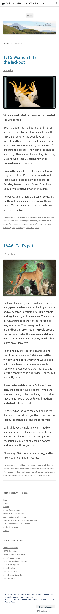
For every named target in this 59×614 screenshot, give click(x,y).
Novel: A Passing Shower (13, 513)
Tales (12, 221)
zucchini (19, 228)
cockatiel (33, 221)
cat (47, 468)
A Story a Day (30, 217)
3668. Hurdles (9, 568)
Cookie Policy (10, 602)
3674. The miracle (10, 548)
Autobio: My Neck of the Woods (16, 524)
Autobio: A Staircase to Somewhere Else (20, 520)
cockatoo (42, 221)
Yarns (17, 221)
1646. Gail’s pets (19, 245)
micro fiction (13, 475)
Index (5, 500)
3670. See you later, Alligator (15, 561)
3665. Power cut (10, 578)
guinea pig (42, 472)
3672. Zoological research (14, 554)
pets (21, 475)
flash (11, 224)
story (45, 224)
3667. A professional (11, 571)
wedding (7, 228)
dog (18, 472)
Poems (6, 507)
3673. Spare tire (10, 551)
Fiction (47, 217)
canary (43, 468)
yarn (13, 228)
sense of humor (36, 224)
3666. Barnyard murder (12, 575)
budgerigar (34, 468)
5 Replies (8, 70)
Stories (6, 503)
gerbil (34, 472)
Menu (29, 15)
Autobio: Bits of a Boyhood (14, 517)
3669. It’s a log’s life (11, 565)
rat (31, 475)
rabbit (26, 475)
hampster (51, 472)
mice (5, 475)
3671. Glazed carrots (12, 558)
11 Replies (9, 254)
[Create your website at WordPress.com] (29, 3)
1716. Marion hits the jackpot (19, 60)
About (6, 531)
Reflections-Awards (11, 527)
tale (49, 224)
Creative (39, 217)
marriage (25, 224)
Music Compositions (11, 510)
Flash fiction (26, 472)
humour (17, 224)
